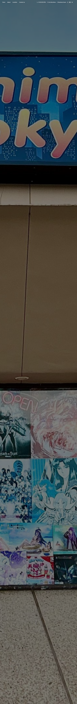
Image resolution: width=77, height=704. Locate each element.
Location (15, 2)
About (8, 2)
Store (3, 2)
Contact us (22, 2)
